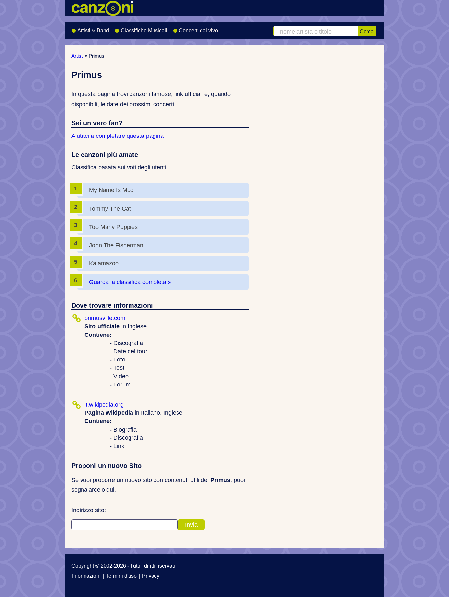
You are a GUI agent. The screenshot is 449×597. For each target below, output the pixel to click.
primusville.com (104, 318)
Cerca (367, 31)
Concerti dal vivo (198, 30)
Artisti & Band (93, 30)
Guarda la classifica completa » (130, 282)
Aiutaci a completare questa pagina (117, 136)
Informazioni (86, 576)
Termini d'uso (121, 576)
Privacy (150, 576)
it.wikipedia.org (104, 404)
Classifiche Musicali (144, 30)
